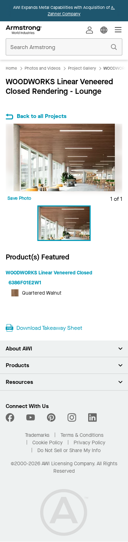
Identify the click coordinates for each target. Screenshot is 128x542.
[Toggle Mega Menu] (118, 30)
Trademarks (37, 435)
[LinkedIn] (92, 417)
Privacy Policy (89, 442)
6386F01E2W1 (25, 282)
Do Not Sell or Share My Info (69, 450)
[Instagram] (72, 417)
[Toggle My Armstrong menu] (89, 30)
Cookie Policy (47, 442)
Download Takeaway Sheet (49, 328)
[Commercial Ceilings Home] (24, 30)
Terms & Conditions (81, 435)
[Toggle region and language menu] (104, 30)
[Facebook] (11, 417)
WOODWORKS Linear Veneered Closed (49, 272)
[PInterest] (51, 417)
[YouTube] (31, 417)
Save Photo (19, 198)
